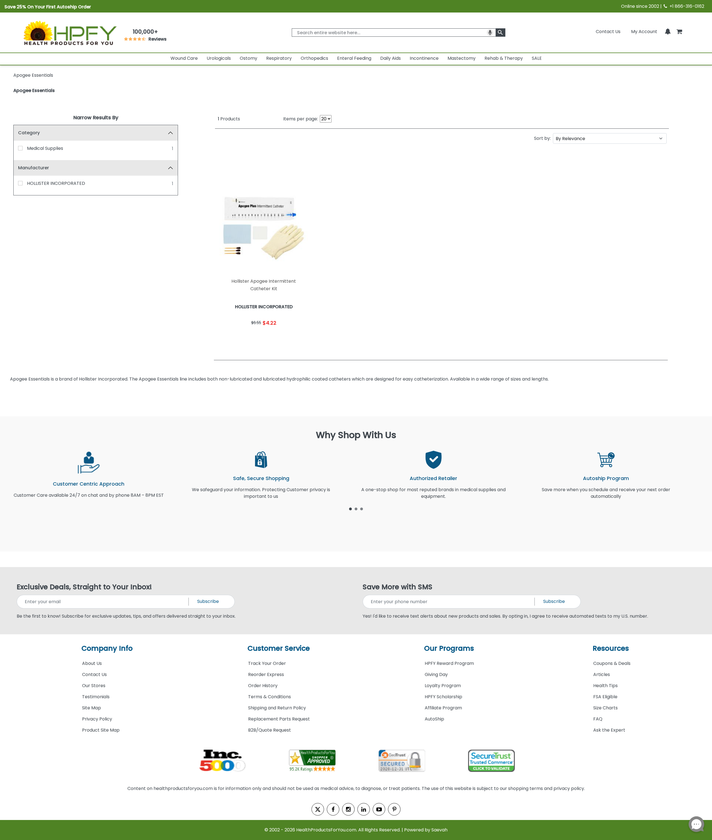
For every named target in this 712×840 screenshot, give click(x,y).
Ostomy (248, 58)
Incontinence (424, 58)
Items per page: (300, 119)
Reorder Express (266, 674)
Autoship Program (606, 478)
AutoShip (434, 719)
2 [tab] (356, 508)
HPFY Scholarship (443, 697)
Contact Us (608, 31)
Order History (263, 685)
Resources (611, 648)
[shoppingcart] (679, 31)
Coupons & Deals (612, 663)
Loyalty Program (443, 685)
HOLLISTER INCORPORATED (56, 183)
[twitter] (318, 809)
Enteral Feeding (354, 58)
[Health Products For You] (69, 32)
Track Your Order (267, 663)
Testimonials (96, 697)
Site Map (91, 708)
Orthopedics (314, 58)
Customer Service (279, 648)
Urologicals (219, 58)
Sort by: (542, 138)
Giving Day (436, 674)
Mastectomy (462, 58)
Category (29, 133)
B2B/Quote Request (269, 730)
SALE (537, 58)
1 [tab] (350, 508)
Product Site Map (101, 730)
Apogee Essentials (34, 90)
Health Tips (605, 685)
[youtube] (379, 809)
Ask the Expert (609, 730)
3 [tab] (361, 508)
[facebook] (333, 809)
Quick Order (239, 337)
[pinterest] (394, 809)
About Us (92, 663)
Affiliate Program (443, 708)
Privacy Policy (97, 719)
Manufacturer (33, 168)
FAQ (597, 719)
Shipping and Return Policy (277, 708)
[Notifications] (668, 31)
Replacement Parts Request (279, 719)
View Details (288, 337)
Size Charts (605, 708)
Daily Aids (390, 58)
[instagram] (348, 809)
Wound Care (184, 58)
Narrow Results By (95, 117)
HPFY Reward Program (449, 663)
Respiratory (279, 58)
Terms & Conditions (269, 697)
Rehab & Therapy (503, 58)
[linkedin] (363, 809)
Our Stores (93, 685)
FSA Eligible (605, 697)
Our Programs (449, 648)
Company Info (107, 648)
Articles (601, 674)
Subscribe (208, 601)
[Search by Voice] (490, 32)
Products (229, 119)
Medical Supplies (45, 148)
